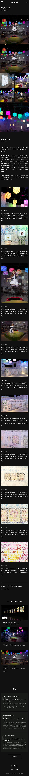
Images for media (4, 589)
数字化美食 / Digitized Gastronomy (14, 586)
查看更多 (14, 756)
